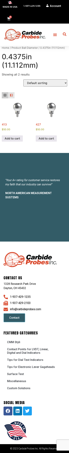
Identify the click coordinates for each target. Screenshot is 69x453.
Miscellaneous (16, 381)
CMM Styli (13, 342)
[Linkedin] (17, 411)
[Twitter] (27, 411)
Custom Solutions (18, 388)
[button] (55, 35)
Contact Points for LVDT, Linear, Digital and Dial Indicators (27, 351)
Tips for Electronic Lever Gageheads (31, 367)
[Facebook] (8, 411)
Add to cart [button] (12, 138)
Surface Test (15, 374)
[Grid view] (5, 95)
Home (5, 47)
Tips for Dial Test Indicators (25, 360)
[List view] (11, 95)
